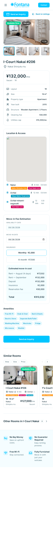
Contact (44, 5)
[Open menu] (5, 5)
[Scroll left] (42, 362)
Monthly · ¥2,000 (26, 252)
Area (7, 362)
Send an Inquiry (26, 339)
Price (23, 362)
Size (15, 362)
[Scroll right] (47, 362)
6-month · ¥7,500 (26, 259)
